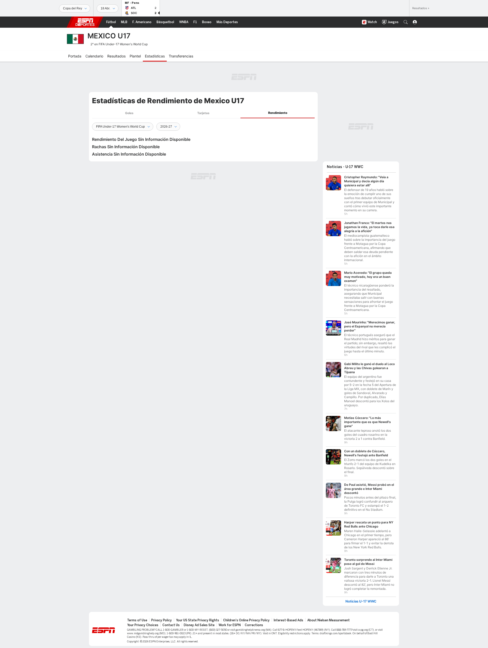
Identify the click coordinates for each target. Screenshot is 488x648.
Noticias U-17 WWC (360, 601)
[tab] (129, 113)
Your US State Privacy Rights (197, 620)
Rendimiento (277, 113)
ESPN (85, 22)
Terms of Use (137, 620)
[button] (406, 22)
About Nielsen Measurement (328, 620)
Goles (129, 113)
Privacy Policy (161, 620)
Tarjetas (203, 113)
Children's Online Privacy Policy (246, 620)
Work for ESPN (230, 625)
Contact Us (171, 625)
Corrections (254, 625)
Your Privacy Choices (142, 625)
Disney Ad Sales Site (199, 625)
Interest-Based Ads (288, 620)
